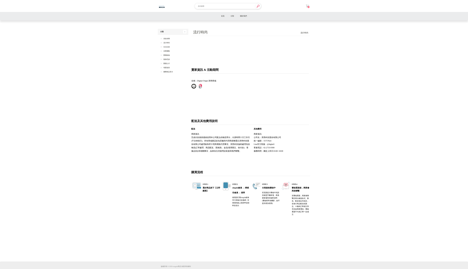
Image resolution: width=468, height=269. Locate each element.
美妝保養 (166, 39)
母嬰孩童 (166, 68)
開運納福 (166, 55)
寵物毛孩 (166, 59)
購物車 (307, 6)
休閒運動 (166, 51)
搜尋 (258, 6)
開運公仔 (166, 63)
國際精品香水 (168, 72)
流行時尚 (166, 43)
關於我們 (243, 16)
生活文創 (166, 47)
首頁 (222, 16)
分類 (232, 16)
